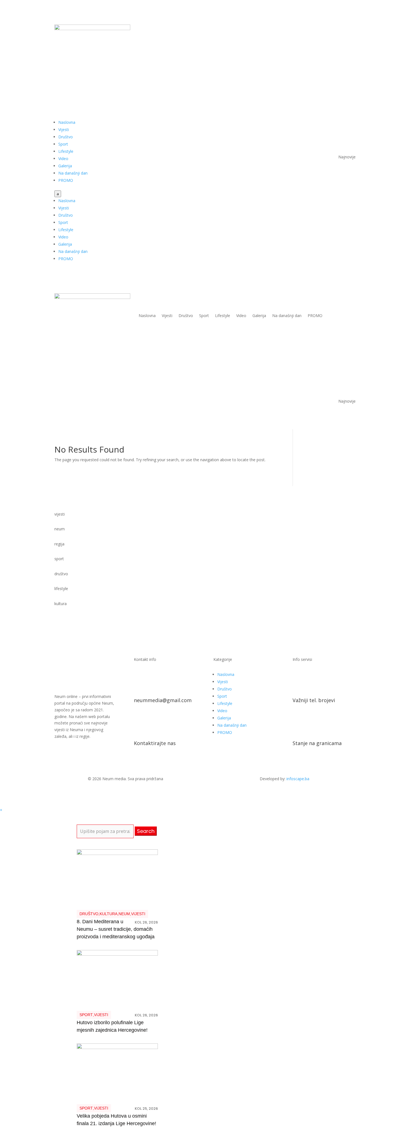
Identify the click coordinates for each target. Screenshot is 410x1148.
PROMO (65, 180)
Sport (63, 144)
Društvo (65, 136)
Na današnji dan (73, 173)
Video (63, 158)
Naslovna (66, 122)
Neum (124, 914)
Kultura (108, 914)
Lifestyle (65, 151)
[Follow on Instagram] (351, 29)
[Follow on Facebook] (328, 29)
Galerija (65, 165)
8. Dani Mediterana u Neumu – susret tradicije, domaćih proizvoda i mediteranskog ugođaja (116, 929)
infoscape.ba (297, 778)
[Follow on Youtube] (340, 29)
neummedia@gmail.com (163, 700)
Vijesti (63, 129)
